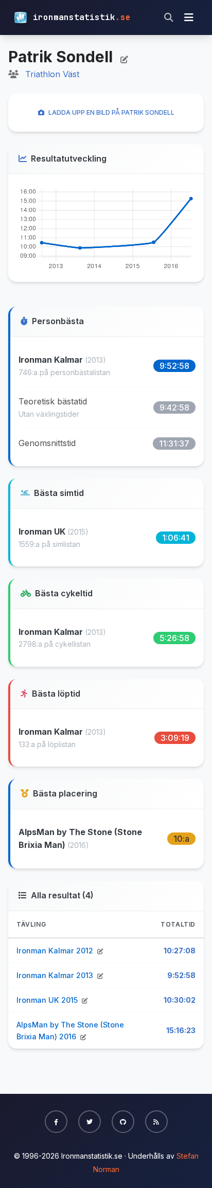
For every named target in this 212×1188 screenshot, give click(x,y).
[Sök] (168, 17)
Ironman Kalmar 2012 (55, 950)
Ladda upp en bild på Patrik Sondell (111, 112)
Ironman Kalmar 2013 (55, 975)
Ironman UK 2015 (48, 1000)
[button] (56, 1121)
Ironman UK (43, 531)
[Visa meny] (189, 17)
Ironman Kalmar (52, 359)
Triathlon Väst (52, 74)
